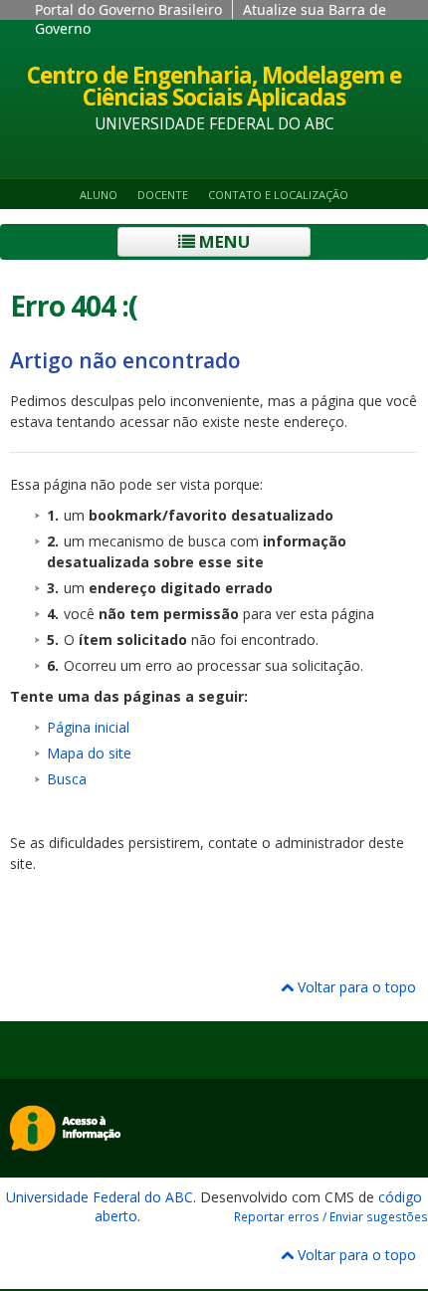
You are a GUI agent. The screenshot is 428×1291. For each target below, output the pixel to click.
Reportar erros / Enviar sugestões (331, 1216)
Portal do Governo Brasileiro (128, 9)
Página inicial (88, 727)
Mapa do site (89, 753)
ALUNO (98, 194)
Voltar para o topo (355, 986)
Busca (67, 778)
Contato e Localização (278, 194)
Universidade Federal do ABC (99, 1196)
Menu (222, 241)
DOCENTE (162, 194)
